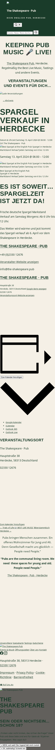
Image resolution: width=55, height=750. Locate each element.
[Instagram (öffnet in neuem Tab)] (5, 654)
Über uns (34, 649)
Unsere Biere (6, 643)
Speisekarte (18, 643)
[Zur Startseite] (11, 646)
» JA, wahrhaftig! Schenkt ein (13, 748)
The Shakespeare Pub (20, 63)
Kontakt (43, 649)
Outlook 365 (11, 429)
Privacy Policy (25, 672)
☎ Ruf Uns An (6, 684)
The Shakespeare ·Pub (24, 246)
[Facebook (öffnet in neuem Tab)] (2, 654)
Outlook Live (11, 432)
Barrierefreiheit (23, 677)
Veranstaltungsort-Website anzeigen (17, 295)
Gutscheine (38, 643)
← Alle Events (8, 100)
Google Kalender (14, 422)
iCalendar (10, 425)
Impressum (7, 672)
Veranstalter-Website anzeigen (19, 262)
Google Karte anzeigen (36, 288)
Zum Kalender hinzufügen (11, 377)
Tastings (28, 643)
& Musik (7, 649)
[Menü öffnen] (8, 25)
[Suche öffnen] (18, 25)
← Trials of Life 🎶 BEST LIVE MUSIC (16, 527)
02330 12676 (8, 665)
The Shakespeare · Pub (21, 11)
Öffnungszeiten (22, 649)
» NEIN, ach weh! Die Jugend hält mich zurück (20, 745)
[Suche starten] (35, 32)
